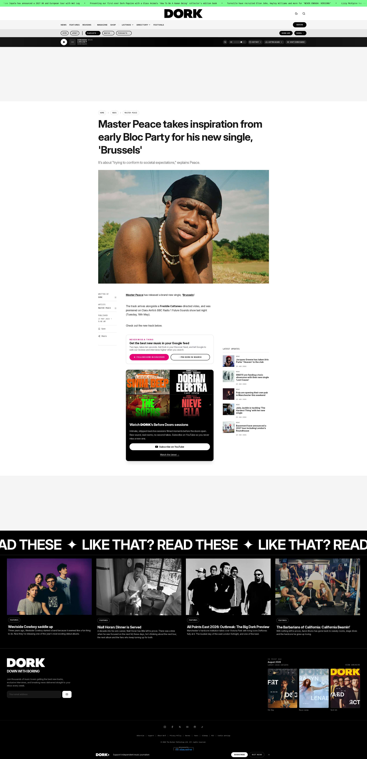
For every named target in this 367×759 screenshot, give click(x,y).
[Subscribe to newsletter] (67, 694)
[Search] (303, 13)
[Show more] (269, 754)
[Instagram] (165, 727)
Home (102, 113)
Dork (100, 297)
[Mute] (231, 42)
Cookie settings (224, 735)
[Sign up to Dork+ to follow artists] (115, 297)
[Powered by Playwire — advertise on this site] (183, 749)
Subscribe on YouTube (171, 446)
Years (196, 735)
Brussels (188, 294)
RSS (212, 735)
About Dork (162, 735)
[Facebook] (172, 727)
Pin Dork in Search (190, 357)
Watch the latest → (169, 454)
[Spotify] (195, 727)
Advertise (140, 735)
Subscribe (239, 755)
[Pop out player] (225, 42)
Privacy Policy (176, 735)
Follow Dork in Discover (149, 357)
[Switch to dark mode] (296, 13)
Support (151, 735)
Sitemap (205, 735)
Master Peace (104, 308)
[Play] (64, 42)
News (114, 113)
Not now (257, 755)
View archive (352, 665)
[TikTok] (202, 727)
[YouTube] (187, 727)
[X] (180, 727)
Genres (187, 735)
